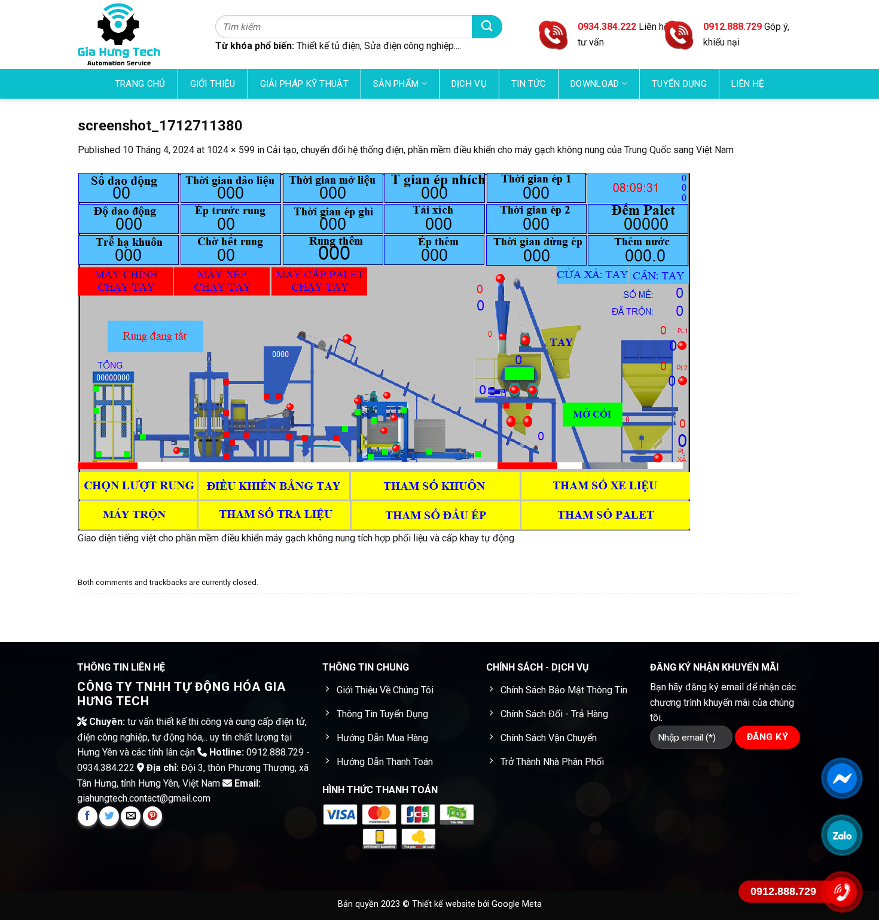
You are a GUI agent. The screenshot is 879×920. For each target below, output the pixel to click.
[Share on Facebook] (87, 816)
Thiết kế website (445, 904)
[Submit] (487, 26)
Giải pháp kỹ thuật (304, 83)
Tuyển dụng (679, 83)
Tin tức (528, 83)
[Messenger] (841, 778)
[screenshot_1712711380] (384, 351)
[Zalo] (841, 834)
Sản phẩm (396, 83)
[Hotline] (841, 891)
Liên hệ (747, 83)
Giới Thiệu (213, 83)
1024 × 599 (231, 150)
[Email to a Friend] (131, 816)
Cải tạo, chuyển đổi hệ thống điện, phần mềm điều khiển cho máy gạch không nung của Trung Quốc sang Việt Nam (500, 150)
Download (594, 83)
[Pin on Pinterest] (153, 816)
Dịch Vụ (469, 83)
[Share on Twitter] (109, 816)
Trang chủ (140, 83)
